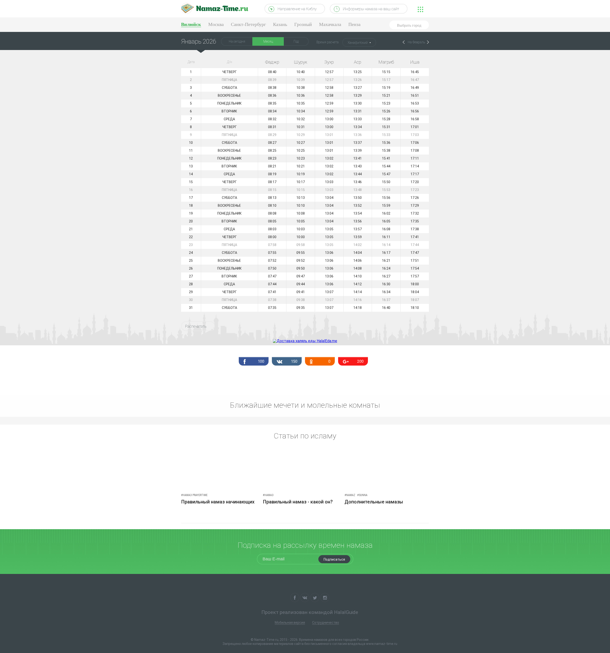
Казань (280, 24)
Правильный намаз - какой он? (298, 502)
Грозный (303, 24)
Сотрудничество (325, 622)
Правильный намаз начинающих (217, 502)
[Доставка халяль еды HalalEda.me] (305, 341)
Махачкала (330, 24)
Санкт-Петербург (248, 24)
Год (296, 41)
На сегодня (237, 41)
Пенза (354, 24)
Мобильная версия (290, 622)
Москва (216, 24)
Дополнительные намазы (374, 502)
